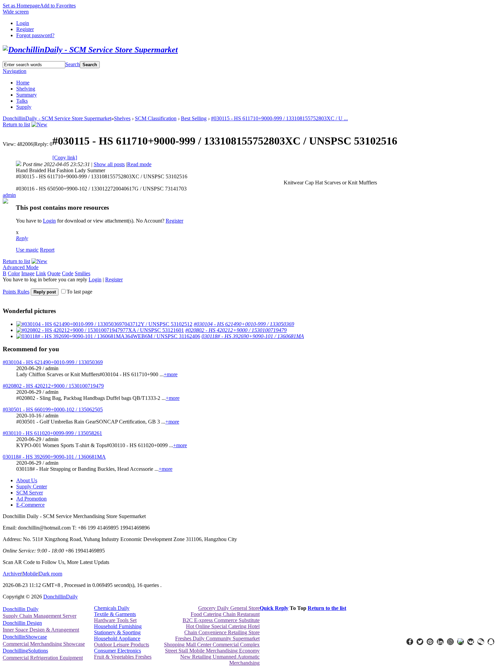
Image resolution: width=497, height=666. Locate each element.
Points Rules (16, 291)
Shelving (25, 89)
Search (72, 64)
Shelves (122, 118)
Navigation (14, 71)
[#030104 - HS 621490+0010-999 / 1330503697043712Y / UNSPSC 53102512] (104, 324)
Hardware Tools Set (115, 620)
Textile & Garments (115, 614)
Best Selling (194, 118)
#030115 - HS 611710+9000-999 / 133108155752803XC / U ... (279, 118)
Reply (22, 238)
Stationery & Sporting (117, 632)
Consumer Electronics (117, 651)
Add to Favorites (58, 5)
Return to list (16, 124)
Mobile (30, 574)
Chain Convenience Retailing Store (222, 632)
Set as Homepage (21, 5)
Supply (23, 107)
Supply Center (31, 486)
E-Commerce (30, 505)
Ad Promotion (31, 499)
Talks (22, 101)
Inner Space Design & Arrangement (41, 630)
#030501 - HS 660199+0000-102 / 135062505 (53, 409)
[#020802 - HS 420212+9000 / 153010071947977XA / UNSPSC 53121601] (100, 330)
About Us (26, 480)
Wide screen (16, 12)
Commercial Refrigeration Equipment (43, 658)
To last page (79, 291)
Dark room (50, 574)
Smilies (82, 273)
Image (27, 273)
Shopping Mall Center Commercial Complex (212, 644)
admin (9, 195)
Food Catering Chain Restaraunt (225, 614)
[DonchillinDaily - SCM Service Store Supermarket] (90, 49)
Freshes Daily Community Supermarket (217, 638)
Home (22, 82)
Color (14, 273)
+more (171, 374)
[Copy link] (64, 157)
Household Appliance (117, 638)
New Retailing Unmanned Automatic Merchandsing (220, 660)
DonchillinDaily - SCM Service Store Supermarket (57, 118)
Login (22, 23)
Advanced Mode (21, 267)
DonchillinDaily (60, 596)
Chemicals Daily (111, 608)
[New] (39, 124)
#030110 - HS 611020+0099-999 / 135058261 (52, 433)
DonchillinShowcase (25, 637)
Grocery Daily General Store (229, 608)
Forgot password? (35, 35)
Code (67, 273)
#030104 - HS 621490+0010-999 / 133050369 (244, 324)
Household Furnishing (118, 626)
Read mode (139, 164)
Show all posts (109, 164)
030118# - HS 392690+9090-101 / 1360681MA (253, 336)
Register (25, 29)
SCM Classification (155, 118)
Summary (26, 95)
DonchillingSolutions (25, 651)
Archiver (12, 574)
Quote (54, 273)
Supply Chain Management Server (39, 616)
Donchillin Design (22, 623)
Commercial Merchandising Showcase (44, 644)
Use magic (27, 250)
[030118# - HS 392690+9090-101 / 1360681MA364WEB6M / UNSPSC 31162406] (108, 336)
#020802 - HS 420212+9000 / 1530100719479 (236, 330)
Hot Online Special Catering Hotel (223, 626)
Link (41, 273)
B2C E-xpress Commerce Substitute (221, 620)
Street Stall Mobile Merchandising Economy (212, 651)
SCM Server (29, 492)
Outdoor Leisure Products (121, 644)
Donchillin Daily (21, 609)
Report (47, 250)
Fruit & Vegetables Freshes (122, 657)
